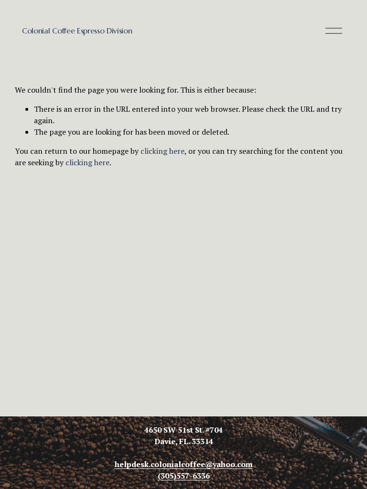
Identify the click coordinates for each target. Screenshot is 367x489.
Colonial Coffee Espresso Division (77, 30)
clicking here (162, 151)
